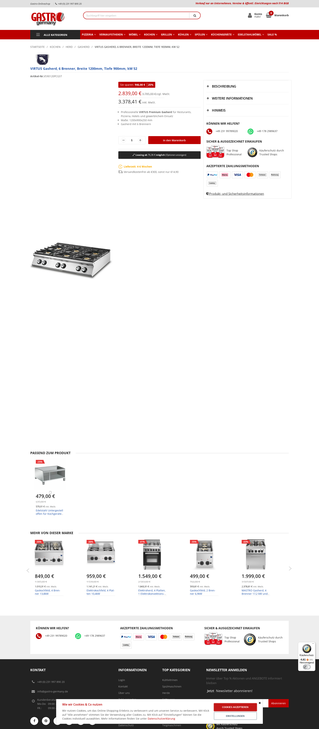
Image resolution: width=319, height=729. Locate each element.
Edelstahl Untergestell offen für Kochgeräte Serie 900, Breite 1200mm (49, 515)
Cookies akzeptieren (235, 707)
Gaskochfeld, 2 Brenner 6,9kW (202, 592)
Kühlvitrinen (170, 680)
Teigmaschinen (171, 725)
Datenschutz (126, 725)
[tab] (247, 86)
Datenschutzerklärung (161, 718)
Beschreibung (224, 86)
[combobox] (136, 15)
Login (121, 680)
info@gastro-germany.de (52, 691)
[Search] (194, 15)
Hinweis (218, 110)
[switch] (307, 667)
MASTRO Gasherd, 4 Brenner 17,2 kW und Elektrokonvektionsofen (256, 594)
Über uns (124, 693)
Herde (166, 693)
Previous (28, 570)
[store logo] (54, 19)
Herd (69, 47)
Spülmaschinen (171, 686)
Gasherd (84, 47)
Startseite (37, 47)
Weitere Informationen (232, 98)
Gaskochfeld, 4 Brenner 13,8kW (47, 592)
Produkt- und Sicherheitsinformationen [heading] (236, 194)
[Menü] (313, 644)
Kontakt (123, 686)
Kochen (55, 47)
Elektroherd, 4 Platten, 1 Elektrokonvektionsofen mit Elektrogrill (151, 594)
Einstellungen (235, 716)
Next (290, 568)
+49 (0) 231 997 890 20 (51, 682)
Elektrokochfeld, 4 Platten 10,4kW (101, 592)
